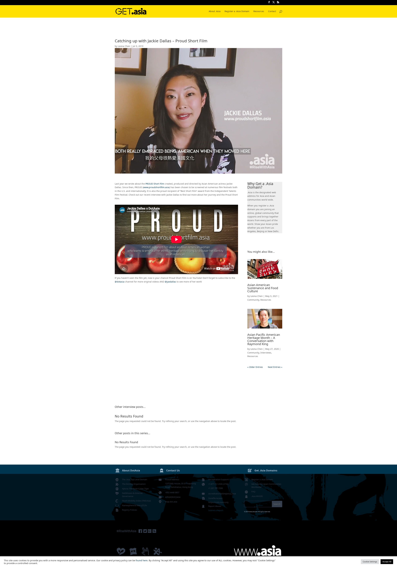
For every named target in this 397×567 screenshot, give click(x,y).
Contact (272, 11)
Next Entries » (275, 367)
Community (253, 299)
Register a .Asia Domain (237, 11)
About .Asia (215, 11)
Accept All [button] (386, 561)
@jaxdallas (170, 281)
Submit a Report (215, 510)
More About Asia (265, 242)
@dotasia (119, 281)
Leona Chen (124, 46)
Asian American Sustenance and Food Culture (262, 288)
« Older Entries (255, 367)
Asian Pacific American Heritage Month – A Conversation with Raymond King (263, 339)
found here (141, 560)
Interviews (265, 352)
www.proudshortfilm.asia (156, 187)
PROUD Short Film (154, 183)
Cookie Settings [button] (370, 561)
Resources (258, 11)
